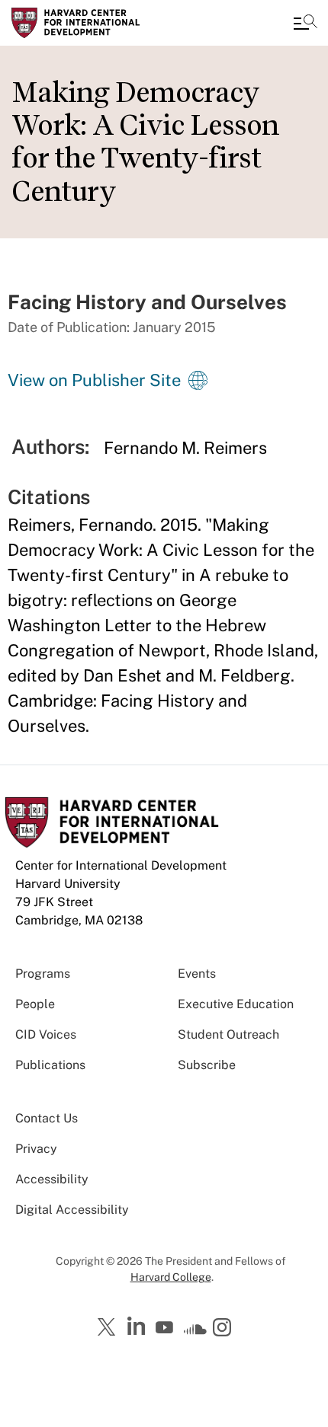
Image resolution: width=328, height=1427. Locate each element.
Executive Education (236, 1004)
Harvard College (170, 1277)
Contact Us (46, 1118)
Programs (42, 973)
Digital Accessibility (72, 1209)
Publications (50, 1065)
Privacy (36, 1148)
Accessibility (51, 1179)
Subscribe (207, 1065)
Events (197, 973)
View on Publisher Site (94, 380)
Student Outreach (228, 1034)
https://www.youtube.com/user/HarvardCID (166, 1328)
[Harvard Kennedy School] (103, 23)
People (35, 1004)
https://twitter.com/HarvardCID (109, 1328)
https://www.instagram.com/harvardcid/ (224, 1328)
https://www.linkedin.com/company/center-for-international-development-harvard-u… (138, 1326)
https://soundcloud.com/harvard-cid (195, 1332)
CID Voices (45, 1034)
